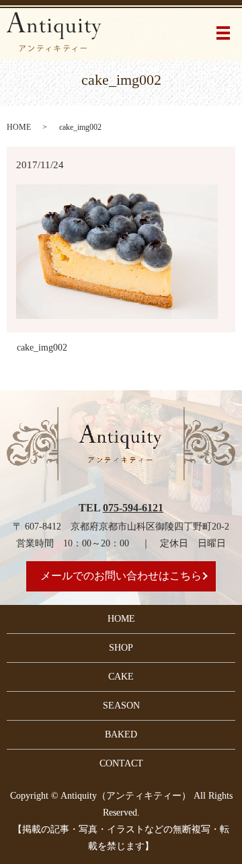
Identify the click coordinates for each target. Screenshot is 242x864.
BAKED (121, 734)
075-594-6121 (133, 507)
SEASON (121, 705)
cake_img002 (42, 348)
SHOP (121, 648)
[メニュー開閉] (223, 33)
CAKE (121, 677)
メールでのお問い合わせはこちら (121, 575)
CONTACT (121, 763)
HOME (19, 127)
